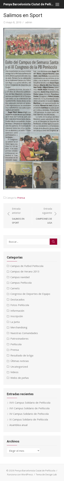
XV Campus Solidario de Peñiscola (29, 413)
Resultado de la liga (21, 355)
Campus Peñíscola (21, 282)
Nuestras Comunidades (24, 333)
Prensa (21, 197)
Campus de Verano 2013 (24, 271)
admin (28, 22)
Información (17, 310)
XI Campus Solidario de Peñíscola (28, 419)
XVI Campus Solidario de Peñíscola (29, 408)
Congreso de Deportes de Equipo (30, 293)
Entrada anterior (18, 215)
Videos (14, 372)
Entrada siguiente (44, 215)
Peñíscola (16, 344)
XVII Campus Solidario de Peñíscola (29, 402)
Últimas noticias (19, 361)
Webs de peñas (19, 377)
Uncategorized (19, 366)
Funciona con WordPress (20, 474)
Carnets (15, 288)
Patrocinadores (19, 338)
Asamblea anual (18, 425)
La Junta (15, 322)
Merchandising (18, 327)
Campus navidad (20, 277)
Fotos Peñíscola (19, 305)
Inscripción (16, 316)
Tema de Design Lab (46, 474)
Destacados (17, 299)
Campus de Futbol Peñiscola (26, 266)
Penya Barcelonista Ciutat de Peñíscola (28, 4)
